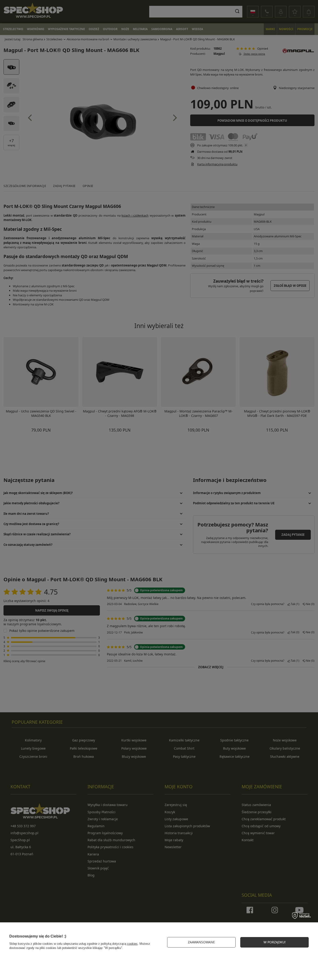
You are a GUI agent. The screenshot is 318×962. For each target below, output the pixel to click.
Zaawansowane (201, 942)
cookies (132, 943)
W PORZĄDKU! (275, 942)
